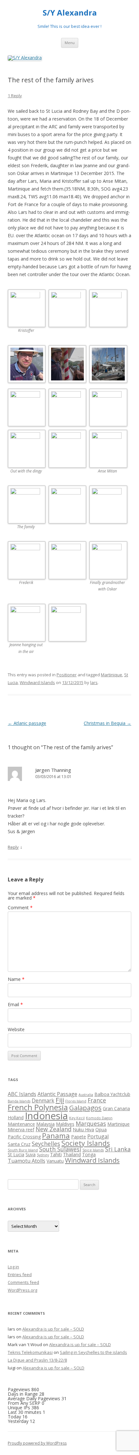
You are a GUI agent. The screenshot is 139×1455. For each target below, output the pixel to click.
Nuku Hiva (83, 1129)
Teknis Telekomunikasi (30, 1352)
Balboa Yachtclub (112, 1094)
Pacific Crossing (24, 1137)
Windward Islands (37, 682)
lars (94, 682)
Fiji (60, 1099)
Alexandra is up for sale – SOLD (53, 1329)
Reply (13, 847)
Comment (20, 907)
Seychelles (46, 1143)
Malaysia (45, 1124)
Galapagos (85, 1107)
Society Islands (85, 1143)
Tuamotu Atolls (26, 1160)
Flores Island (75, 1101)
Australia (86, 1094)
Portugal (98, 1136)
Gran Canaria (116, 1108)
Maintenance (21, 1124)
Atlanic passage (27, 723)
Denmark (43, 1100)
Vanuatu (55, 1161)
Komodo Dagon (99, 1118)
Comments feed (23, 1282)
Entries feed (20, 1274)
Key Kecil (77, 1118)
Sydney (43, 1155)
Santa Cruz (19, 1144)
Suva (31, 1154)
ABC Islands (22, 1094)
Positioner (67, 675)
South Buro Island (23, 1150)
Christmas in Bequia (107, 723)
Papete (78, 1137)
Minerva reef (21, 1129)
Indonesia (46, 1115)
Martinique (111, 675)
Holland (16, 1117)
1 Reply (15, 96)
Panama (56, 1136)
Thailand (72, 1154)
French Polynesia (38, 1107)
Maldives (65, 1124)
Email (15, 1004)
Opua (101, 1129)
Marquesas (91, 1123)
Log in (13, 1267)
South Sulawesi (60, 1149)
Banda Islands (19, 1101)
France (97, 1100)
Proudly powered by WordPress (37, 1443)
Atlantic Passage (57, 1094)
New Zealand (53, 1129)
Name (16, 979)
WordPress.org (22, 1290)
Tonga (89, 1154)
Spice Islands (93, 1150)
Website (16, 1029)
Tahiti (56, 1154)
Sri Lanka (118, 1149)
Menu (70, 42)
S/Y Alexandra (70, 13)
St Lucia (16, 1154)
